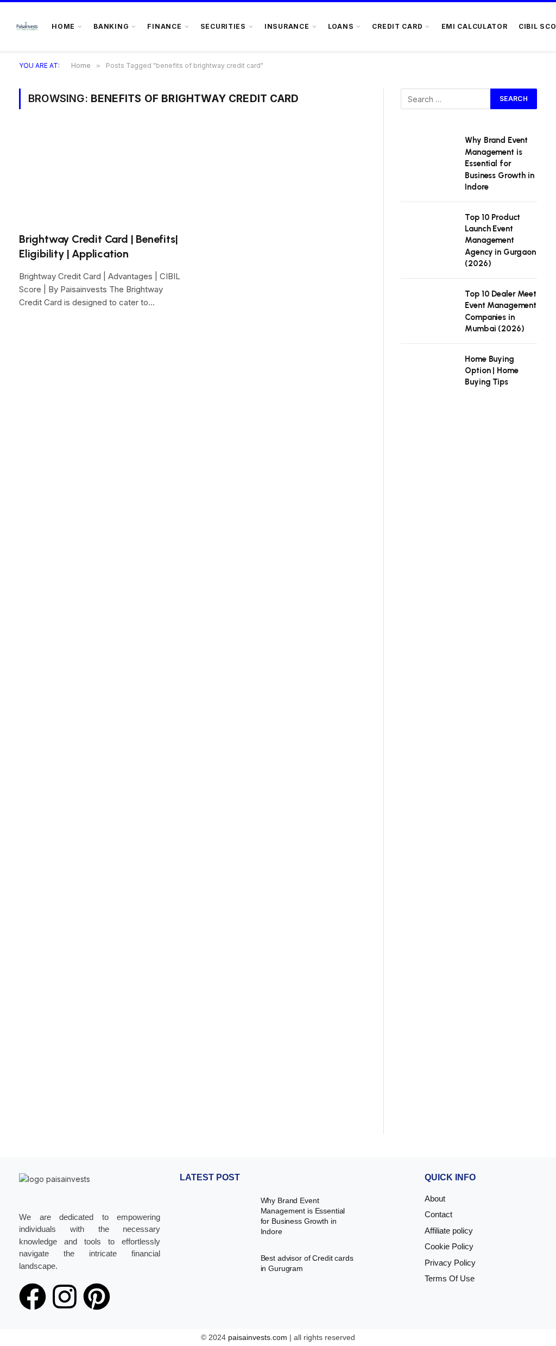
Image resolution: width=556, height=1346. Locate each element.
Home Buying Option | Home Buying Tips (491, 370)
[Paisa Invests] (27, 26)
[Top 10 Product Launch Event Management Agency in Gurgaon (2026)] (428, 229)
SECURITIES (223, 26)
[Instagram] (64, 1296)
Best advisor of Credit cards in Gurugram (307, 1263)
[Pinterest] (96, 1296)
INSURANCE (286, 26)
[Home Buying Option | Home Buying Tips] (428, 371)
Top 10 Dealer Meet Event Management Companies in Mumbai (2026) (500, 311)
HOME (63, 26)
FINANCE (164, 26)
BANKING (111, 26)
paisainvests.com (257, 1337)
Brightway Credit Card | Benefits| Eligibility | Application (98, 246)
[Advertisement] (469, 774)
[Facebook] (32, 1296)
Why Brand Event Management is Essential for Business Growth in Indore (499, 163)
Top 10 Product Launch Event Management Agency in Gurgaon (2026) (500, 240)
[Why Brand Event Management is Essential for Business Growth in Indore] (428, 152)
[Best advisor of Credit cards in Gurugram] (213, 1269)
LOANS (341, 26)
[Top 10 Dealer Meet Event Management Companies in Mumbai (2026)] (428, 306)
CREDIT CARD (397, 26)
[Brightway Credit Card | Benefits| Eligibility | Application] (100, 177)
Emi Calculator (474, 26)
